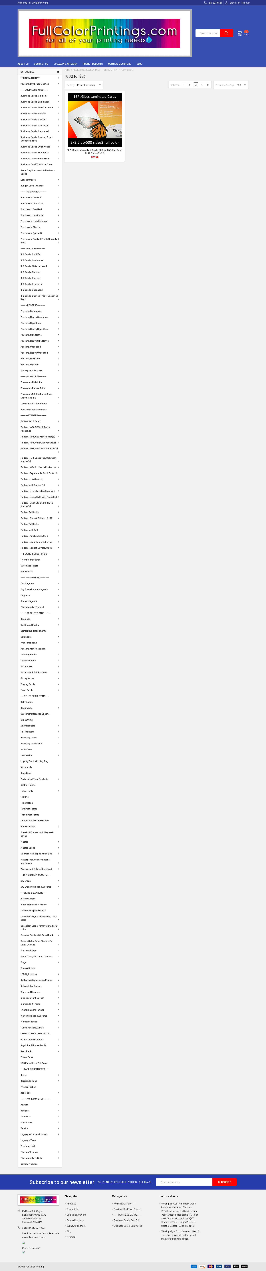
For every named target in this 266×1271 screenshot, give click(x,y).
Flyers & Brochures (30, 559)
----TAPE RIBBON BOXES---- (34, 1069)
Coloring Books (28, 654)
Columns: (175, 84)
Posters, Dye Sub (29, 364)
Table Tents (26, 790)
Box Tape (25, 1092)
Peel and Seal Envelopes (33, 409)
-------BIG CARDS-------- (32, 248)
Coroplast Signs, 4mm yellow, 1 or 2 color (38, 927)
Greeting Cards (28, 737)
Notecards (26, 767)
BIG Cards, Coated (30, 278)
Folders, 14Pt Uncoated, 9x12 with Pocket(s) (38, 459)
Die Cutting (26, 719)
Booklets (25, 618)
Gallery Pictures (29, 1163)
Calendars (26, 636)
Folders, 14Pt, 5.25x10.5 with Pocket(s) (35, 429)
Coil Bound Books (29, 624)
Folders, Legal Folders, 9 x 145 (36, 541)
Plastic (24, 841)
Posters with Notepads (32, 648)
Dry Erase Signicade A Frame (35, 886)
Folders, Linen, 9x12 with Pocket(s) (38, 497)
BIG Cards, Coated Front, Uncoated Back (39, 297)
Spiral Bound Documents (33, 630)
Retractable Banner (31, 986)
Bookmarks (26, 707)
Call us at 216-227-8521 (33, 1227)
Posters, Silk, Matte (31, 334)
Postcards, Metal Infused (34, 221)
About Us (23, 63)
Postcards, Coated (30, 197)
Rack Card (25, 773)
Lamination (26, 755)
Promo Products (93, 63)
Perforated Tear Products (34, 779)
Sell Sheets (26, 571)
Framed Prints (28, 968)
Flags (23, 962)
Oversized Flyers (29, 565)
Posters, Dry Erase (30, 358)
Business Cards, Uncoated (34, 131)
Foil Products (27, 731)
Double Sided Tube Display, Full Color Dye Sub (36, 943)
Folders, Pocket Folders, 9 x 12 (36, 518)
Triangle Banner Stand (32, 1009)
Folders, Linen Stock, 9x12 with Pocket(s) (36, 504)
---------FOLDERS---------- (33, 415)
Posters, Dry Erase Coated (34, 83)
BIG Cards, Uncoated (31, 289)
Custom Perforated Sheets (35, 713)
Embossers (26, 1122)
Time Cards (26, 802)
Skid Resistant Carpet (32, 997)
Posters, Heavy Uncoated (34, 352)
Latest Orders (28, 179)
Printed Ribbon (28, 1086)
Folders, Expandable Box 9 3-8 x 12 (38, 473)
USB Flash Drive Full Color (34, 1063)
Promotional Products (32, 1039)
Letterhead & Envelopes (33, 403)
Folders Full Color (29, 512)
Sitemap (71, 1236)
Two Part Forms (28, 808)
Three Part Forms (29, 814)
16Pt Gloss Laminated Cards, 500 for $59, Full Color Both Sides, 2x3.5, (94, 151)
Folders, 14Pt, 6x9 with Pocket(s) (37, 436)
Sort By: (71, 84)
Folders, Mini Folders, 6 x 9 (34, 535)
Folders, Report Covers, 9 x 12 (36, 547)
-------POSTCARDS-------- (33, 191)
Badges (24, 1110)
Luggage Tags (28, 1140)
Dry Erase (25, 880)
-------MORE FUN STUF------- (35, 1098)
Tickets (24, 796)
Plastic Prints (27, 826)
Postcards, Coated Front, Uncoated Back (39, 241)
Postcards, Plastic (30, 227)
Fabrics (24, 1128)
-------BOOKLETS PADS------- (35, 613)
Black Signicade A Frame (33, 904)
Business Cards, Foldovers (34, 152)
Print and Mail (27, 1146)
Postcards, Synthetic (31, 233)
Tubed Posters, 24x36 (32, 1027)
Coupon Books (28, 660)
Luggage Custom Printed (33, 1134)
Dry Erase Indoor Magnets (34, 589)
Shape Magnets (28, 601)
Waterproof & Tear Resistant (36, 869)
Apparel (24, 1104)
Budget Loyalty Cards (32, 185)
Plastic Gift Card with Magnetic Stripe (37, 834)
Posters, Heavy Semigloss (34, 317)
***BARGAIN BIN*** (30, 78)
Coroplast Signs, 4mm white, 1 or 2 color (38, 918)
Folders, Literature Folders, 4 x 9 (37, 491)
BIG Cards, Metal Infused (33, 266)
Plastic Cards (27, 847)
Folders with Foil (29, 530)
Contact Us (41, 63)
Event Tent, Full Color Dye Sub (36, 956)
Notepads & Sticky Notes (34, 672)
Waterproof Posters (31, 370)
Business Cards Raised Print (35, 158)
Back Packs (26, 1051)
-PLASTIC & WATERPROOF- (34, 820)
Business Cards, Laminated (35, 101)
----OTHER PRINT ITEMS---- (34, 696)
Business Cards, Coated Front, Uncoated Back (36, 139)
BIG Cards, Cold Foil (30, 254)
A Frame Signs (28, 898)
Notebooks (26, 666)
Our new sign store (119, 63)
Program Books (28, 642)
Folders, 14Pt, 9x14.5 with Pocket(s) (39, 448)
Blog (139, 63)
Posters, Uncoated (30, 346)
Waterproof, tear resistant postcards (35, 861)
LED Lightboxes (28, 974)
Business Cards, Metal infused (36, 107)
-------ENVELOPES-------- (33, 376)
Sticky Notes (27, 678)
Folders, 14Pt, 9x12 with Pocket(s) (38, 442)
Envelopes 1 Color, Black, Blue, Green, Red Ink (36, 396)
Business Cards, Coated (33, 119)
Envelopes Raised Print (32, 388)
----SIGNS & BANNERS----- (34, 892)
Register (245, 2)
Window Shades (28, 1021)
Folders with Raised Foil (33, 485)
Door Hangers (27, 725)
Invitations (26, 749)
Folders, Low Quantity (31, 479)
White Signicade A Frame (33, 1015)
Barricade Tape (28, 1080)
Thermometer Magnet (32, 607)
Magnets (25, 595)
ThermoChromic (29, 1152)
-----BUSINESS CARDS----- (34, 89)
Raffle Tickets (28, 784)
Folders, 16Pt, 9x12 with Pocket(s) (38, 467)
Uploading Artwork (65, 63)
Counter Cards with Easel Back (36, 935)
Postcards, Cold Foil (31, 209)
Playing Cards (27, 684)
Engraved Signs (28, 950)
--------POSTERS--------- (32, 305)
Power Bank (26, 1057)
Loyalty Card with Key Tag (34, 761)
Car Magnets (27, 583)
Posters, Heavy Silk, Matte (34, 340)
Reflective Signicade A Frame (36, 980)
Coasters (25, 1116)
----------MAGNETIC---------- (34, 577)
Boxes (23, 1075)
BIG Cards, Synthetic (31, 284)
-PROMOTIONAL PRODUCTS (34, 1033)
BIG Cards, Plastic (30, 272)
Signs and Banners (30, 992)
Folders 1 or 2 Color (30, 421)
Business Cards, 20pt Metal (35, 146)
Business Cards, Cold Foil (33, 95)
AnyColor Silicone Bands (33, 1045)
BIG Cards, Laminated (32, 260)
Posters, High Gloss (30, 323)
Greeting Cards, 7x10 (31, 743)
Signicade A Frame (30, 1003)
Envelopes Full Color (31, 382)
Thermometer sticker (31, 1158)
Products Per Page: (225, 84)
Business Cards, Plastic (33, 113)
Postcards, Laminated (32, 215)
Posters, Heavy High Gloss (34, 329)
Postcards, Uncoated (31, 203)
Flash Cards (26, 690)
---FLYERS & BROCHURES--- (35, 553)
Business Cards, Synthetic (34, 125)
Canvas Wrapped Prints (33, 910)
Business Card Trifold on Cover (36, 164)
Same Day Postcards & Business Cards (37, 172)
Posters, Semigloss (30, 311)
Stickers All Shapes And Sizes (36, 853)
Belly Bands (26, 701)
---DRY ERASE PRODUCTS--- (35, 874)
